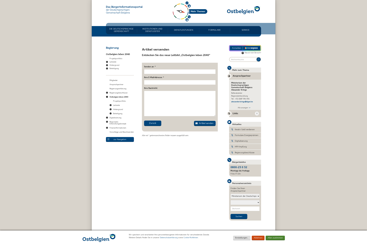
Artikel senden (206, 123)
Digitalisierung (115, 118)
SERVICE (246, 30)
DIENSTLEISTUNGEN (183, 30)
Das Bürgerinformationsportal (124, 7)
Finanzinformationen (118, 128)
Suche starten (258, 59)
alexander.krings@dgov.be (242, 102)
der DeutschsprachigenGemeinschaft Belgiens (118, 11)
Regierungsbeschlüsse (118, 93)
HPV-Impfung (241, 147)
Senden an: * (150, 67)
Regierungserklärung (118, 89)
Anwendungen (189, 16)
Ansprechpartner (116, 84)
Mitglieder (114, 80)
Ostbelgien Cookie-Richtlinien (99, 237)
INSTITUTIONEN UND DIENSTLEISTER (152, 30)
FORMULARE (214, 30)
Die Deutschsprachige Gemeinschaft (121, 30)
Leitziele (113, 62)
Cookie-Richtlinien (191, 238)
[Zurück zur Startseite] (244, 10)
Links (245, 113)
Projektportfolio (116, 59)
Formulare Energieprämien (246, 135)
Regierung (112, 48)
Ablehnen (258, 238)
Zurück (152, 123)
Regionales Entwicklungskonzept (118, 123)
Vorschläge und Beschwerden (122, 132)
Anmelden (236, 48)
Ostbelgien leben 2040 (118, 54)
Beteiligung (114, 68)
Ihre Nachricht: (151, 88)
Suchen (187, 2)
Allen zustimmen (275, 238)
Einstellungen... (242, 238)
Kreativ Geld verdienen (245, 130)
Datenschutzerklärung (169, 238)
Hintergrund (114, 65)
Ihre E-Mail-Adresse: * (154, 77)
